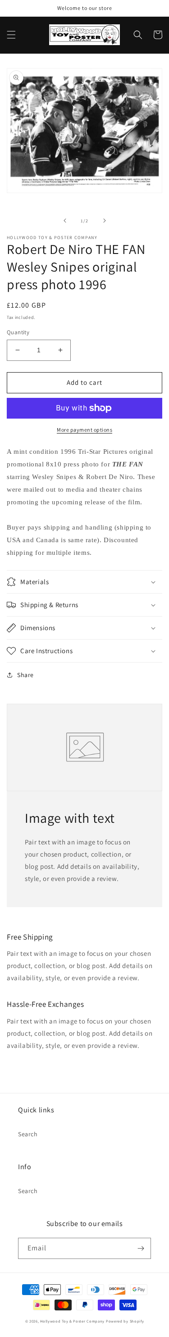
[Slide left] (65, 221)
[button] (11, 35)
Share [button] (25, 675)
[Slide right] (104, 221)
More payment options (84, 429)
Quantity (18, 332)
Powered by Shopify (125, 1321)
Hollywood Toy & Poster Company (72, 1321)
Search (28, 1134)
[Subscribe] (141, 1248)
